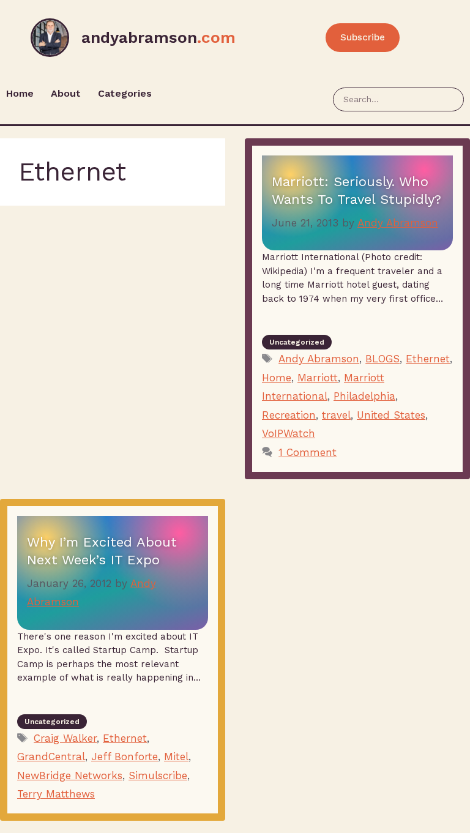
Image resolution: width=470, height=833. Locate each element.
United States (391, 415)
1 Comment (307, 452)
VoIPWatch (288, 433)
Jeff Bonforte (124, 756)
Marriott (317, 378)
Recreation (289, 415)
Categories (125, 93)
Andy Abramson (318, 359)
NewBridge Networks (69, 775)
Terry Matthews (56, 794)
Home (20, 93)
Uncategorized (296, 342)
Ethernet (428, 359)
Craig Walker (65, 738)
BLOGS (382, 359)
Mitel (176, 756)
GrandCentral (51, 756)
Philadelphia (364, 396)
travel (336, 415)
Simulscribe (158, 775)
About (66, 93)
